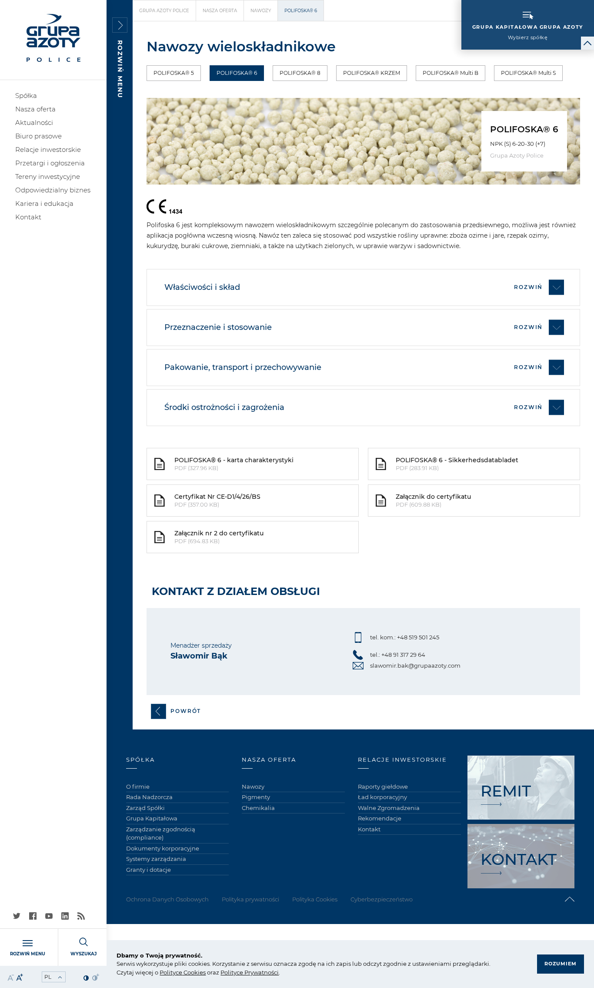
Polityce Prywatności (249, 972)
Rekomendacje (379, 818)
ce (179, 972)
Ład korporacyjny (382, 796)
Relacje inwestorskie (48, 149)
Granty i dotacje (148, 869)
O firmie (138, 786)
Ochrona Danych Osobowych (167, 899)
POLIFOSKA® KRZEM (371, 73)
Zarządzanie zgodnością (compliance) (160, 833)
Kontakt (28, 217)
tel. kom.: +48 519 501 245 (404, 637)
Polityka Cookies (314, 899)
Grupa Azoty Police (164, 10)
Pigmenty (256, 796)
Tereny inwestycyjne (47, 176)
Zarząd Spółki (145, 807)
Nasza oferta (35, 109)
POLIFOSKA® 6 (237, 73)
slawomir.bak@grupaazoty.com (415, 665)
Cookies (194, 972)
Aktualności (34, 122)
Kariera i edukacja (44, 203)
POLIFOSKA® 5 (174, 73)
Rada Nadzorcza (149, 796)
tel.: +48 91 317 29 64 (397, 654)
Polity (168, 972)
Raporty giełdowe (383, 786)
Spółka (26, 95)
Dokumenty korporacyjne (162, 848)
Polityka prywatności (250, 899)
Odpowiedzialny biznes (52, 190)
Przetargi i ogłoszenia (50, 163)
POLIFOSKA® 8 (300, 73)
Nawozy (260, 10)
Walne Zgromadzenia (389, 807)
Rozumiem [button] (560, 964)
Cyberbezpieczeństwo (381, 899)
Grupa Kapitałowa (151, 818)
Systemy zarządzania (156, 858)
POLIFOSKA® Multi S (528, 73)
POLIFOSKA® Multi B (450, 73)
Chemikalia (258, 807)
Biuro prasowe (38, 136)
